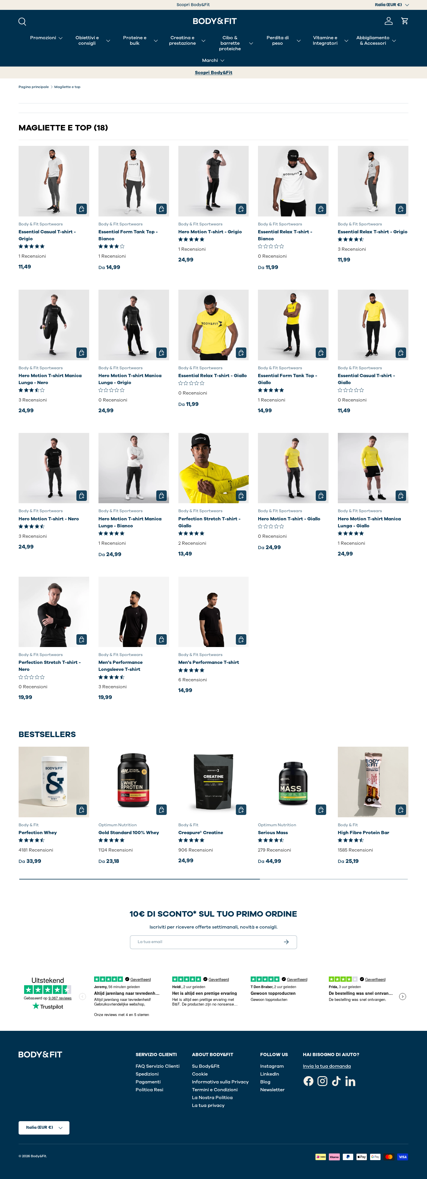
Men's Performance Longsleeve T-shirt (120, 666)
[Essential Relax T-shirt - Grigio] (373, 181)
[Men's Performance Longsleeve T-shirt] (133, 612)
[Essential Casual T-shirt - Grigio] (54, 181)
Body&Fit (38, 1156)
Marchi (210, 60)
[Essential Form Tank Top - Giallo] (293, 325)
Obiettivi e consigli (87, 40)
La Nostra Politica (212, 1097)
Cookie (200, 1074)
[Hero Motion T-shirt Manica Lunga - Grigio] (133, 325)
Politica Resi (149, 1090)
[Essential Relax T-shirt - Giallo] (213, 325)
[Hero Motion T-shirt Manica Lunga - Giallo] (373, 468)
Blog (265, 1082)
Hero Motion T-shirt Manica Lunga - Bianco (130, 522)
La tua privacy (208, 1105)
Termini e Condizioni (215, 1090)
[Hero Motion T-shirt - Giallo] (293, 468)
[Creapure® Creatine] (213, 782)
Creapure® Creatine (200, 832)
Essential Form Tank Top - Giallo (287, 379)
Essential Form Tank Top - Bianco (128, 235)
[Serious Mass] (293, 782)
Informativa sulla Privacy (220, 1082)
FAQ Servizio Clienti (158, 1066)
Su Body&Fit (206, 1066)
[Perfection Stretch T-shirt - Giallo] (213, 468)
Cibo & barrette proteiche (230, 43)
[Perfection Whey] (54, 782)
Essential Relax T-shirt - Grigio (373, 232)
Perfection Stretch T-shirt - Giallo (209, 522)
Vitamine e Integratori (325, 40)
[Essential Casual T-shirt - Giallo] (373, 325)
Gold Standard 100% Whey (128, 832)
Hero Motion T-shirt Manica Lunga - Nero (50, 379)
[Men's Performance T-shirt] (213, 612)
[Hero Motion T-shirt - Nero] (54, 468)
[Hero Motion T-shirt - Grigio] (213, 181)
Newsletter (272, 1090)
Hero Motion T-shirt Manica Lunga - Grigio (130, 379)
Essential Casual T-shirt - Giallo (366, 379)
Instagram (272, 1066)
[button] (405, 21)
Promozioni (43, 38)
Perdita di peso (278, 40)
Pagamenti (148, 1082)
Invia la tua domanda (327, 1066)
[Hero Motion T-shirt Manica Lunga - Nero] (54, 325)
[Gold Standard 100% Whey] (133, 782)
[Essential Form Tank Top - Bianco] (133, 181)
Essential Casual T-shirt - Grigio (47, 235)
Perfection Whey (38, 832)
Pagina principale (34, 87)
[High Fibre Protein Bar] (373, 782)
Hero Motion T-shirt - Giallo (289, 519)
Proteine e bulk (134, 40)
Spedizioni (147, 1074)
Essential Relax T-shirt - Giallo (212, 375)
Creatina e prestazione (182, 40)
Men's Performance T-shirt (208, 662)
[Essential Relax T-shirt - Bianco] (293, 181)
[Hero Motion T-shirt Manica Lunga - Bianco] (133, 468)
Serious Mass (273, 832)
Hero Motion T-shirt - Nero (49, 519)
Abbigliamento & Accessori (373, 40)
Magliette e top (67, 87)
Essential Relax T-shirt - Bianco (285, 235)
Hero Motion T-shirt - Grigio (210, 232)
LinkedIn (269, 1074)
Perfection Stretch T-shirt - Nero (50, 666)
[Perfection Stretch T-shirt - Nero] (54, 612)
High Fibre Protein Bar (363, 832)
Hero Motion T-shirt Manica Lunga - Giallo (369, 522)
